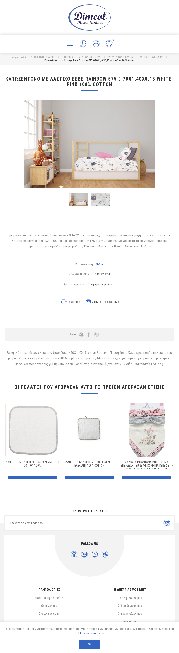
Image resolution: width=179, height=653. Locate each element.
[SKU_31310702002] (147, 430)
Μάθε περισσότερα (91, 633)
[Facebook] (74, 554)
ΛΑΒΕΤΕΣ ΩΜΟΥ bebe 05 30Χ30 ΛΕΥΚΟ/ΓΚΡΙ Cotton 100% (32, 463)
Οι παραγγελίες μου (130, 613)
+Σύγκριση (73, 301)
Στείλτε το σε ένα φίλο (105, 301)
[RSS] (105, 554)
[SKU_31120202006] (90, 430)
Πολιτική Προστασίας (49, 598)
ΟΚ (89, 644)
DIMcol (99, 264)
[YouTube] (94, 554)
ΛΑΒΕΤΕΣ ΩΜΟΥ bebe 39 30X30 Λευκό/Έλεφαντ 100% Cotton (89, 463)
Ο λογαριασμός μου (130, 598)
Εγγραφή (166, 523)
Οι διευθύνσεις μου (130, 605)
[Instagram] (84, 554)
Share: (72, 334)
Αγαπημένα (130, 621)
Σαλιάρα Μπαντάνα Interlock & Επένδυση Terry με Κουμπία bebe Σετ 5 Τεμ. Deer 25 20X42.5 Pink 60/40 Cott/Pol (147, 467)
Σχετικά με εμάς (49, 613)
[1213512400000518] (32, 430)
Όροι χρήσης (49, 605)
